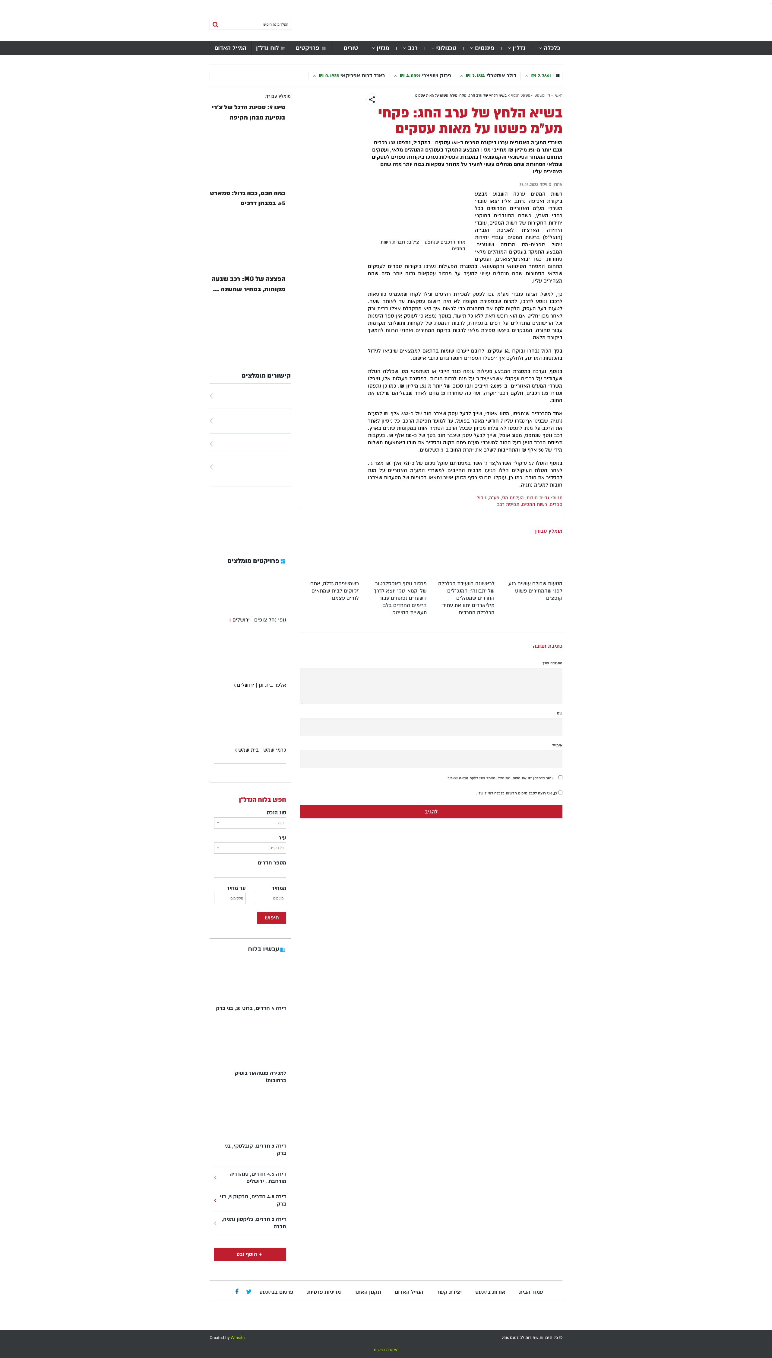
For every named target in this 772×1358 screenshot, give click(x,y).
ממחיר (279, 888)
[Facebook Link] (237, 1292)
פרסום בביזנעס (276, 1292)
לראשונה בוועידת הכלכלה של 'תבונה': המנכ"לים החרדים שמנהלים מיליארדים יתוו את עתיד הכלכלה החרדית (466, 598)
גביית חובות (538, 498)
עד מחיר (236, 888)
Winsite (238, 1337)
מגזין (383, 48)
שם (559, 713)
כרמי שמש (274, 750)
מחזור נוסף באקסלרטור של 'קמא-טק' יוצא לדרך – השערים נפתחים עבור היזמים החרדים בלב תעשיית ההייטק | (398, 598)
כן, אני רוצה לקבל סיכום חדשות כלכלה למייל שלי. (517, 793)
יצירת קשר (449, 1292)
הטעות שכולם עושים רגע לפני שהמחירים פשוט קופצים (535, 590)
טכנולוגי (446, 48)
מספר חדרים (272, 862)
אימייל (557, 745)
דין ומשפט (542, 95)
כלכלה (552, 48)
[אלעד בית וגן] (234, 685)
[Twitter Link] (249, 1292)
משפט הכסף (520, 95)
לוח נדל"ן (267, 48)
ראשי (558, 95)
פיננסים (484, 48)
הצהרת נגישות (386, 1349)
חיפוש (272, 917)
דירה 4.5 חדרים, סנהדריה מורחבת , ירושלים (257, 1178)
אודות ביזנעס (490, 1292)
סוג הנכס (276, 812)
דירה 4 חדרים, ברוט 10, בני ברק (251, 1008)
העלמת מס (513, 498)
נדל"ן (519, 48)
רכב (413, 48)
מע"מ (494, 498)
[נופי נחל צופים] (229, 620)
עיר (282, 837)
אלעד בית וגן (272, 685)
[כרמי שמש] (235, 750)
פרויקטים (307, 48)
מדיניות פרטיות (324, 1292)
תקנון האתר (367, 1292)
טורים (350, 48)
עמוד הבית (531, 1292)
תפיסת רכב (508, 504)
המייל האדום (230, 48)
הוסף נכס (246, 1254)
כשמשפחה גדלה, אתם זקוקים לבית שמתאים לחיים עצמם (334, 590)
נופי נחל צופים (270, 620)
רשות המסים (534, 504)
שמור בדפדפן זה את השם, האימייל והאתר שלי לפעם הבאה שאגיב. (500, 778)
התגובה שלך (552, 663)
